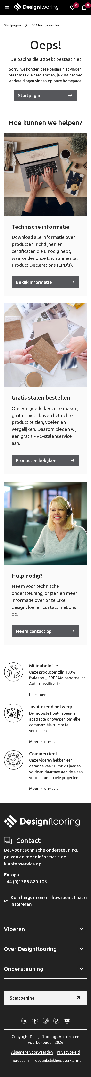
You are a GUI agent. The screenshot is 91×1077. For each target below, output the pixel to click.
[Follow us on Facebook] (35, 1020)
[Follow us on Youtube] (67, 1020)
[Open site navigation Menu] (7, 8)
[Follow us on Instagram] (46, 1020)
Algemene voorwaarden (32, 1052)
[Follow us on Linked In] (24, 1020)
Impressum (19, 1060)
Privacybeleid (68, 1052)
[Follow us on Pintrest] (56, 1020)
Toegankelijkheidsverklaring (57, 1060)
